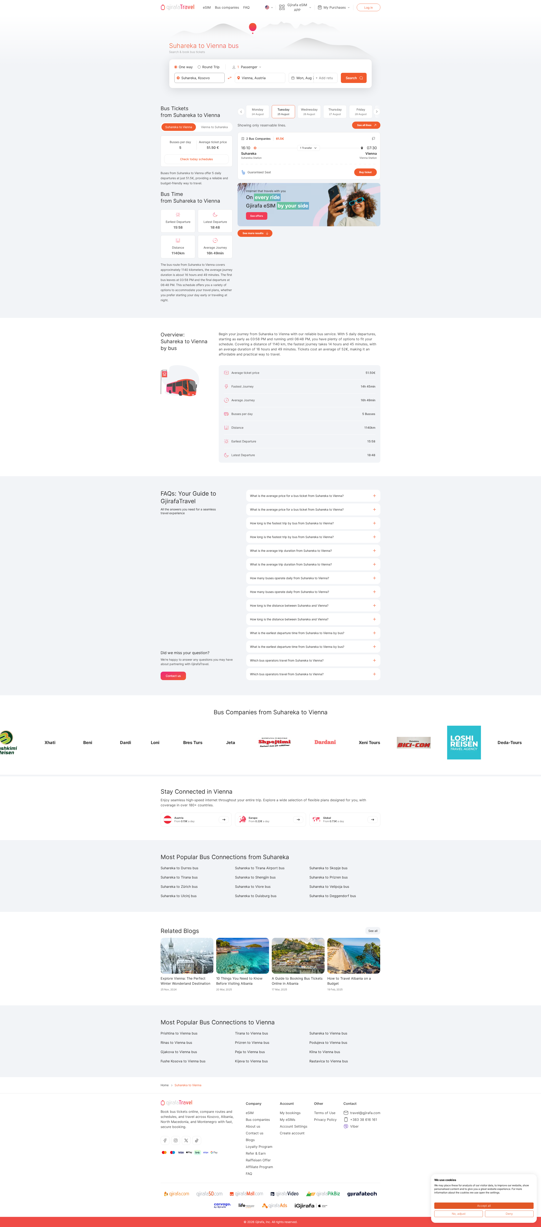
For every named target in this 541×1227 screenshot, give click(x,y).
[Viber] (345, 1126)
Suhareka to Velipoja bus (329, 886)
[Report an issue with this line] (373, 139)
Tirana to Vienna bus (251, 1033)
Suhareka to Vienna (178, 127)
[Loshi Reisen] (422, 742)
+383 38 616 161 (363, 1119)
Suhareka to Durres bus (179, 868)
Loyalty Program (259, 1146)
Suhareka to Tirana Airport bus (259, 868)
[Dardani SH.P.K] (283, 742)
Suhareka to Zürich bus (179, 886)
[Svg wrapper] (176, 1194)
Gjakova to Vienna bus (179, 1052)
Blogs (250, 1140)
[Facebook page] (165, 1140)
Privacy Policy (325, 1119)
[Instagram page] (175, 1140)
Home (165, 1085)
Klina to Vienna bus (324, 1052)
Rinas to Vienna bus (176, 1042)
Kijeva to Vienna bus (251, 1061)
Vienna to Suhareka (214, 127)
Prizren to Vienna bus (252, 1042)
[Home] (177, 7)
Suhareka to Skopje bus (328, 868)
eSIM (207, 7)
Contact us (173, 676)
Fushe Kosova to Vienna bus (183, 1061)
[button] (313, 496)
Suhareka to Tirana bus (179, 877)
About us (253, 1126)
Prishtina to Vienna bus (179, 1033)
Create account (292, 1133)
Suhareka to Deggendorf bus (332, 896)
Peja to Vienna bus (250, 1052)
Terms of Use (324, 1113)
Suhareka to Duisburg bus (255, 896)
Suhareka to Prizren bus (328, 877)
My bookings (290, 1113)
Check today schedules (196, 159)
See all (372, 931)
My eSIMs (287, 1119)
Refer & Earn (256, 1153)
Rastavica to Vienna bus (328, 1061)
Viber (354, 1126)
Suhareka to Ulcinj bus (179, 896)
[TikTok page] (197, 1140)
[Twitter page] (186, 1140)
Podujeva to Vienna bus (328, 1042)
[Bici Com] (372, 742)
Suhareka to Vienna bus (328, 1033)
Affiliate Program (259, 1167)
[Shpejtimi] (233, 742)
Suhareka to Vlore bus (252, 886)
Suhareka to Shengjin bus (255, 877)
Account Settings (293, 1126)
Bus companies (227, 7)
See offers (256, 215)
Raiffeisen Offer (258, 1160)
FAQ (246, 7)
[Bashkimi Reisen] (513, 742)
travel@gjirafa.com (365, 1113)
